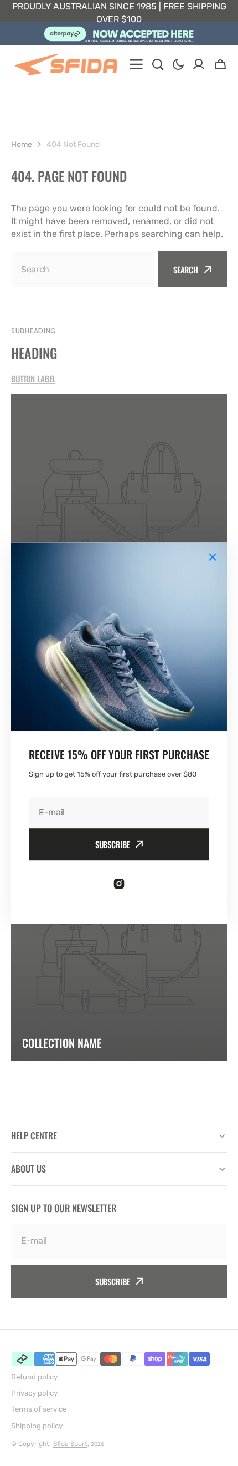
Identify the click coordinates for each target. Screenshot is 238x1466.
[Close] (212, 557)
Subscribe (112, 844)
